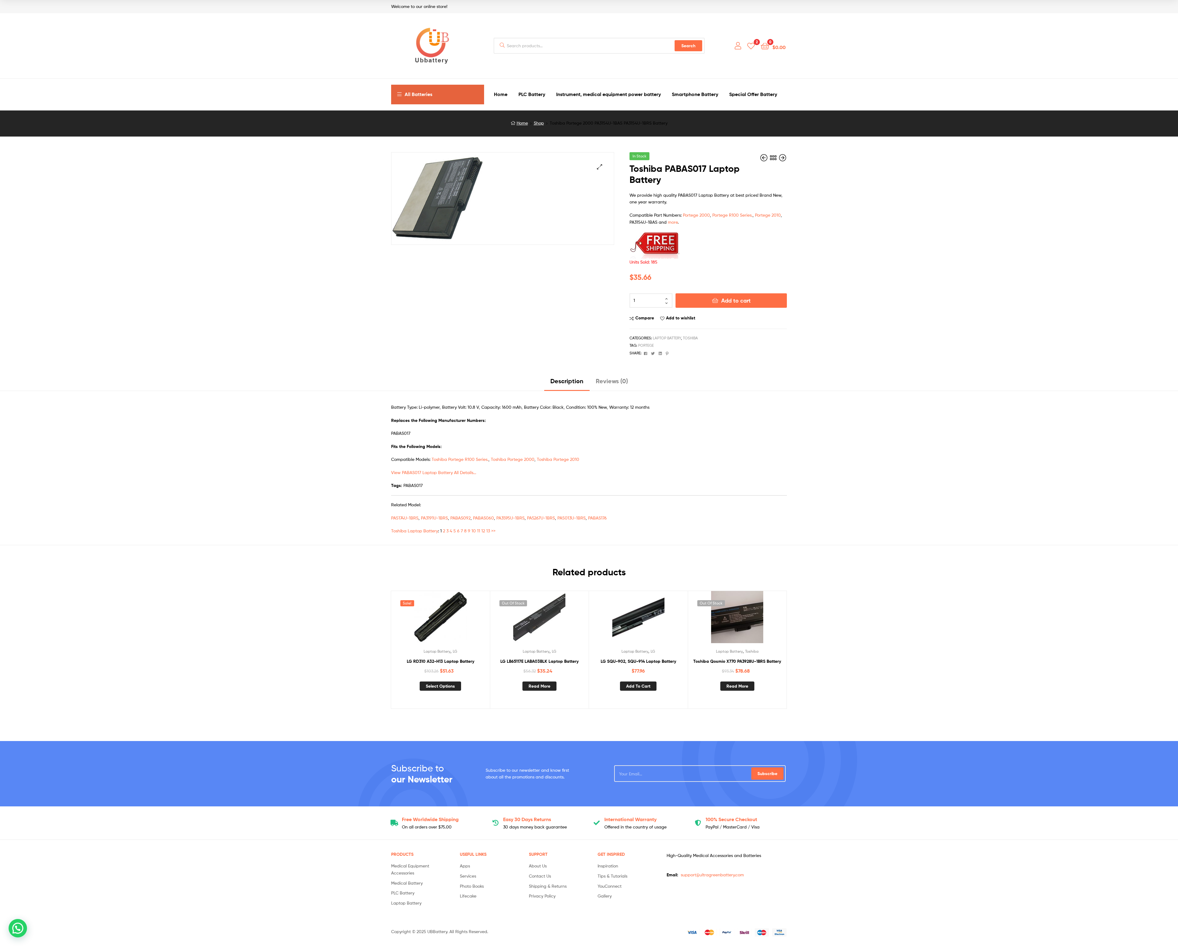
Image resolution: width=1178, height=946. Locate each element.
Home (522, 122)
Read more (539, 686)
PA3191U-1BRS (434, 517)
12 (483, 530)
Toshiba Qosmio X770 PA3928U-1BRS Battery (737, 661)
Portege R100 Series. (732, 215)
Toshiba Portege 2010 (558, 459)
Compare (644, 318)
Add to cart (736, 300)
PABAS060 (483, 517)
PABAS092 (460, 517)
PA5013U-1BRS (571, 517)
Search (688, 45)
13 (488, 530)
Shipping (430, 819)
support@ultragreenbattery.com (712, 874)
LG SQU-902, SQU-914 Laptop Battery (638, 661)
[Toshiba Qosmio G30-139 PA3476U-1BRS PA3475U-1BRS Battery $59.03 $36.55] (782, 158)
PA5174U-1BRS (404, 517)
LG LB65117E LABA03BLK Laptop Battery (539, 661)
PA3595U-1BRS (510, 517)
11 (478, 530)
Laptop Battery (667, 338)
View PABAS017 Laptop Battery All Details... (433, 472)
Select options (440, 686)
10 (474, 530)
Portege (646, 345)
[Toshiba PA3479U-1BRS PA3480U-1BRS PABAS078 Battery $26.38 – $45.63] (764, 158)
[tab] (567, 383)
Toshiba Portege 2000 (512, 459)
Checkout (731, 819)
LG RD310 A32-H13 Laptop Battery (440, 661)
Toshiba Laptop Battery (414, 530)
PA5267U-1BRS (541, 517)
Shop (539, 122)
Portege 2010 (768, 215)
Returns (527, 819)
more (673, 222)
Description (566, 381)
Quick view (455, 619)
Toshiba (690, 338)
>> (493, 530)
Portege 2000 (696, 215)
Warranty (630, 819)
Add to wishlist (680, 318)
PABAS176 (597, 517)
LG (455, 651)
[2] (751, 46)
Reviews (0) (612, 381)
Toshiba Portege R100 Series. (460, 459)
